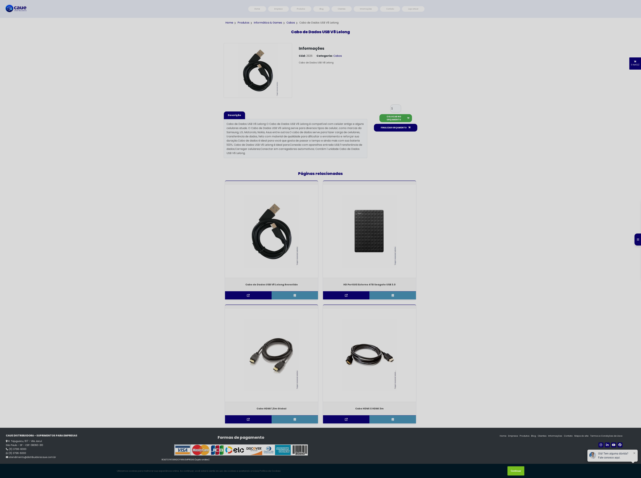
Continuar (516, 471)
